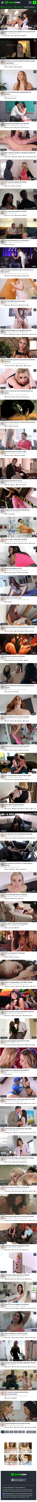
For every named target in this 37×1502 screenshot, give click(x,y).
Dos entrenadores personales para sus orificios (18, 93)
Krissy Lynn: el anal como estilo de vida (17, 1396)
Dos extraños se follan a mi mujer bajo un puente (19, 864)
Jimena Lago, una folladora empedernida (17, 599)
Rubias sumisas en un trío (13, 481)
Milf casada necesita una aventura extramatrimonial (16, 1393)
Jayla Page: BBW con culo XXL (14, 658)
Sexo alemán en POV (12, 424)
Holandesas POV (11, 1364)
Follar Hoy (19, 7)
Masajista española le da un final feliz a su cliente (19, 271)
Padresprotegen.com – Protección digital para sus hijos (18, 1493)
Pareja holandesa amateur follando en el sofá (20, 1363)
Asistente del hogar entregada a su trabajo (19, 1158)
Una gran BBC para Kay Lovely (15, 301)
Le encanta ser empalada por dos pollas (18, 1129)
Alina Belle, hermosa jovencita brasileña (17, 570)
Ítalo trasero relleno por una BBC (16, 539)
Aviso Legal (23, 1489)
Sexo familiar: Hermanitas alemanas (16, 748)
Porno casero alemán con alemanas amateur (20, 422)
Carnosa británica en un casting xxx (17, 241)
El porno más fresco (11, 96)
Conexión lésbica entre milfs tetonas (17, 1423)
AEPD (28, 1497)
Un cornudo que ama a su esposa (16, 894)
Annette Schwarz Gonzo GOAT (14, 1101)
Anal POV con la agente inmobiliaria (17, 1304)
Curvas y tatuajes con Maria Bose (15, 925)
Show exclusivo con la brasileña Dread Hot (19, 1012)
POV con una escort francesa (15, 953)
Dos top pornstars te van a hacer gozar (18, 775)
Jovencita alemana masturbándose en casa (20, 627)
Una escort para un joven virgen (15, 451)
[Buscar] (30, 2)
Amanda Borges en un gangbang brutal (18, 330)
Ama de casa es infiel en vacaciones (17, 1187)
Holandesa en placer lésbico (14, 805)
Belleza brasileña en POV (13, 568)
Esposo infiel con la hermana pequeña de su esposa (19, 687)
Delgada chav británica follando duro (17, 510)
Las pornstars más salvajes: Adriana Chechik (17, 363)
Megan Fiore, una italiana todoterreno (16, 541)
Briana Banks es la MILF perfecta (15, 1425)
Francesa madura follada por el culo (17, 1246)
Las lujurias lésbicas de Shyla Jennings (17, 984)
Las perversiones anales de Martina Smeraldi (17, 1306)
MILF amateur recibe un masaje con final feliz (20, 153)
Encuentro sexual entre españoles (16, 924)
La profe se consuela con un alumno (17, 123)
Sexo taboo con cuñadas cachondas (16, 689)
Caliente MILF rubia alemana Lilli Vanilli (16, 1189)
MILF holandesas (11, 154)
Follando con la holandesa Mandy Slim (16, 482)
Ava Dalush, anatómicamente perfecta (17, 1218)
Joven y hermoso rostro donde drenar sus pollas (19, 392)
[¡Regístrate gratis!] (34, 2)
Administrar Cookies (23, 1491)
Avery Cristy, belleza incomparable (15, 1072)
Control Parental (21, 1497)
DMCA (30, 1491)
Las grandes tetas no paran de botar (17, 717)
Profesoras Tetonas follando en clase (16, 125)
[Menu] (2, 2)
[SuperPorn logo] (12, 3)
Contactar (5, 1489)
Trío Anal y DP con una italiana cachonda (18, 834)
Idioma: (18, 1480)
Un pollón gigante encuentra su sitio (17, 1041)
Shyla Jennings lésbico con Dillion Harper (19, 982)
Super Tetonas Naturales (13, 33)
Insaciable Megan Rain (12, 1130)
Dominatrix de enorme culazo (15, 656)
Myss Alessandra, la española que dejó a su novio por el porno (17, 273)
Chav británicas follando (13, 512)
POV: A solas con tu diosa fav (14, 777)
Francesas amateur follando (14, 1247)
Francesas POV (10, 955)
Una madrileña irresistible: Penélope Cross (17, 1160)
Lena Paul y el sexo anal (12, 1042)
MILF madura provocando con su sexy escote (20, 32)
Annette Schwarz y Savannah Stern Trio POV (20, 1099)
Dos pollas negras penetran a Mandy (17, 1275)
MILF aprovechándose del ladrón (16, 182)
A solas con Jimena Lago (13, 598)
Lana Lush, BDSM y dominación (15, 806)
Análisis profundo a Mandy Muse (15, 1277)
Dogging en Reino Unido (12, 867)
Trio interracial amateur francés (16, 211)
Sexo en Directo (7, 7)
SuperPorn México (29, 7)
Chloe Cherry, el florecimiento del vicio (17, 395)
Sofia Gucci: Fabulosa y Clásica (15, 836)
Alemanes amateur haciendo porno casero (17, 629)
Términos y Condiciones (14, 1489)
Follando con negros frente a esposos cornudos (17, 896)
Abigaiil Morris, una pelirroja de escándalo (17, 718)
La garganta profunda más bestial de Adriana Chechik (20, 361)
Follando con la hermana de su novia (17, 746)
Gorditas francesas (11, 213)
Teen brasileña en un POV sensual (16, 1334)
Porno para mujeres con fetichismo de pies (19, 1216)
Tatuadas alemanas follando (14, 184)
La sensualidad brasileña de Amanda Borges (17, 332)
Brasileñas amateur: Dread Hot (14, 1013)
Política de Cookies (13, 1491)
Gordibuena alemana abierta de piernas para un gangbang (20, 62)
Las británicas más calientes (14, 242)
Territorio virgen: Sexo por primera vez (16, 453)
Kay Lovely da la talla (12, 303)
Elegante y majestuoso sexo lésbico (17, 1070)
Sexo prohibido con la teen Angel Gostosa (17, 1335)
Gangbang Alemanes (12, 65)
